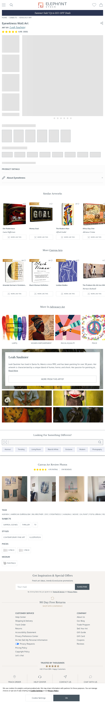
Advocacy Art (25, 18)
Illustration (35, 537)
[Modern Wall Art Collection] (82, 449)
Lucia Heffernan (9, 232)
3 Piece (11, 550)
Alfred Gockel (61, 232)
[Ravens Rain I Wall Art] (78, 414)
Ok (66, 698)
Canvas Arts (55, 250)
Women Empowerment (41, 343)
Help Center (20, 617)
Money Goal (34, 229)
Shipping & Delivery (24, 621)
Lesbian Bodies (62, 285)
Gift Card (81, 636)
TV (35, 525)
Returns (18, 628)
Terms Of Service (59, 592)
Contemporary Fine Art (14, 537)
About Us (81, 617)
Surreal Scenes (10, 525)
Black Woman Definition (38, 285)
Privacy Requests (27, 644)
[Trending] (21, 449)
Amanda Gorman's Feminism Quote (14, 285)
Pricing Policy (21, 648)
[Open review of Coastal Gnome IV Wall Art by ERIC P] (14, 489)
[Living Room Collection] (36, 449)
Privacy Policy (53, 691)
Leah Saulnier (17, 27)
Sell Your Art (82, 628)
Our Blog (81, 621)
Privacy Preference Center (26, 636)
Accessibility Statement (25, 632)
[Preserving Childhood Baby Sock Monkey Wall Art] (78, 398)
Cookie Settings (36, 691)
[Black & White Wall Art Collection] (53, 449)
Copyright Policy (22, 651)
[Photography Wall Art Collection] (97, 449)
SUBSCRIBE (82, 587)
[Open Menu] (4, 5)
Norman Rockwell (89, 289)
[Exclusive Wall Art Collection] (69, 449)
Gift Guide (81, 632)
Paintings (11, 563)
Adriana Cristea (89, 232)
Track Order (20, 624)
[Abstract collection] (8, 449)
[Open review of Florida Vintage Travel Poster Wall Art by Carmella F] (71, 489)
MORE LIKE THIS (16, 237)
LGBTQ (14, 343)
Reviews (80, 644)
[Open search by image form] (5, 442)
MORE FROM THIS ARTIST (52, 379)
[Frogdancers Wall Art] (27, 414)
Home (4, 18)
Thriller (26, 525)
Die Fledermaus (9, 229)
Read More (13, 370)
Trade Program (83, 624)
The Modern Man (62, 229)
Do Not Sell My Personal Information (31, 640)
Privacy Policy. (72, 592)
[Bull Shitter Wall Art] (27, 398)
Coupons (80, 640)
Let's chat (19, 655)
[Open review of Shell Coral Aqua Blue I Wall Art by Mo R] (43, 489)
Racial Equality (68, 343)
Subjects (13, 18)
